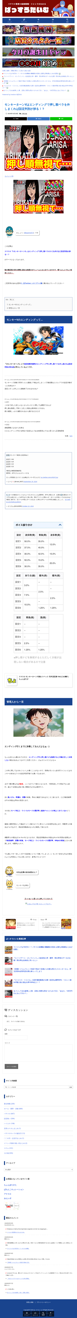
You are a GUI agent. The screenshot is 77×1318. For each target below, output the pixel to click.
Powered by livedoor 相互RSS (12, 94)
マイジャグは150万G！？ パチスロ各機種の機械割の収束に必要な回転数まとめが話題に (31, 73)
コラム (8, 1148)
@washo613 (28, 233)
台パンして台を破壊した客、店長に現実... (18, 1292)
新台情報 (9, 1104)
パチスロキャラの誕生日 (14, 1133)
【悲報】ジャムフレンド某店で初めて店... (18, 1262)
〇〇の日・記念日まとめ (14, 1138)
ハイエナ (9, 1123)
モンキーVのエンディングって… (19, 304)
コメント (7, 1043)
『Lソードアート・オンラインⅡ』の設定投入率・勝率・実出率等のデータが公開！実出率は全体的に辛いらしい (38, 76)
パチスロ (24, 114)
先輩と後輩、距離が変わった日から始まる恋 (16, 71)
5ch (71, 436)
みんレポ (7, 1198)
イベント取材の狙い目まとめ (15, 1143)
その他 (8, 1153)
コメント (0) (9, 176)
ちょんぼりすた (10, 1185)
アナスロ (7, 1194)
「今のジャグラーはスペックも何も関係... (18, 1278)
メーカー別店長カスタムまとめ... (16, 1232)
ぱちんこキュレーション (14, 1189)
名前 (6, 1034)
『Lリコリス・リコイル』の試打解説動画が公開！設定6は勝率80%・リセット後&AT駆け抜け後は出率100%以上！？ (37, 86)
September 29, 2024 (30, 482)
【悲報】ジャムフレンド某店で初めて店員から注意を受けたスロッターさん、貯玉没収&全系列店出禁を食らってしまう (38, 82)
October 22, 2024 (28, 506)
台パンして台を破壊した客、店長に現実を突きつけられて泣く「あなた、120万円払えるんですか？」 (35, 90)
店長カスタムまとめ (12, 1128)
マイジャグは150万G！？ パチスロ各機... (18, 1248)
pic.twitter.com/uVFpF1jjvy (49, 477)
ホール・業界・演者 (13, 1109)
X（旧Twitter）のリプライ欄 (31, 283)
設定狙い (9, 1118)
